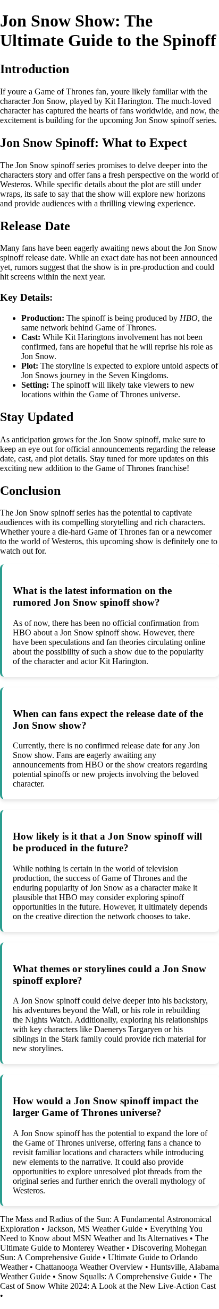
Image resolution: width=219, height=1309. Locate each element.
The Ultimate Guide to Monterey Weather (104, 1243)
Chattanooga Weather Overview (89, 1266)
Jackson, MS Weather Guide (94, 1228)
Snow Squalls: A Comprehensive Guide (124, 1276)
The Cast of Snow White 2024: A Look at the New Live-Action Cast (108, 1281)
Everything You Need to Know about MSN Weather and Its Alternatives (101, 1233)
